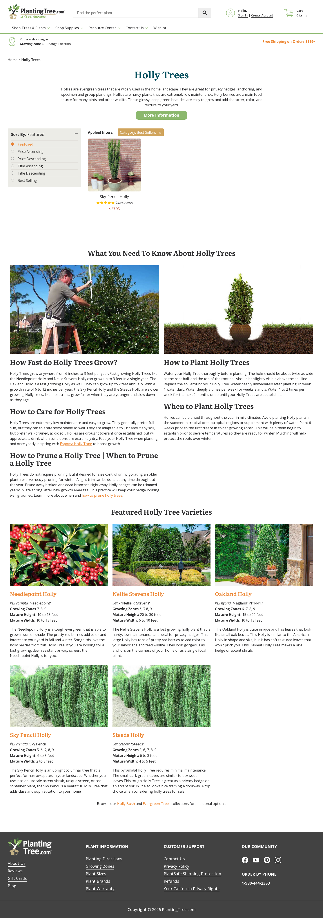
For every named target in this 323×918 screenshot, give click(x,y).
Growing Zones (100, 866)
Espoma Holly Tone (76, 443)
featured (25, 144)
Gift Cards (17, 878)
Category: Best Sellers (138, 132)
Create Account (262, 15)
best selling (27, 180)
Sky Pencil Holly (30, 735)
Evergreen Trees (157, 803)
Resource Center (102, 27)
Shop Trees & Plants (29, 27)
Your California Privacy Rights (192, 888)
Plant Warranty (100, 888)
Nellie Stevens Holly (138, 594)
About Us (16, 863)
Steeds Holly (128, 735)
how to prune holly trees (102, 495)
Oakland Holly (233, 594)
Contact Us (135, 27)
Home (13, 59)
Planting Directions (104, 858)
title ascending (30, 166)
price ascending (31, 151)
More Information (161, 115)
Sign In (243, 15)
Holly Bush (126, 803)
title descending (31, 173)
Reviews (15, 870)
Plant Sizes (96, 873)
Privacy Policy (176, 866)
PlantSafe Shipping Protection (192, 873)
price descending (32, 158)
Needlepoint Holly (33, 594)
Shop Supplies (67, 27)
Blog (12, 885)
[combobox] (142, 13)
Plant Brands (98, 881)
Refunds (171, 881)
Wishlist (159, 27)
